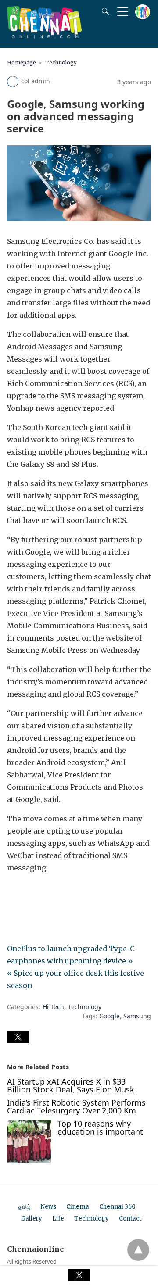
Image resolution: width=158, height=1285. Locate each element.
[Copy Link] (56, 892)
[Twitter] (28, 892)
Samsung (137, 1016)
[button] (18, 1037)
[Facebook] (14, 892)
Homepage (21, 62)
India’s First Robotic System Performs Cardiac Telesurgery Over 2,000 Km (76, 1106)
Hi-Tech (53, 1006)
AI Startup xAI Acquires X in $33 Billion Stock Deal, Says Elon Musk (70, 1085)
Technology (61, 62)
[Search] (103, 11)
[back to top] (138, 1250)
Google (109, 1016)
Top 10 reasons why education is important (100, 1127)
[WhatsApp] (42, 892)
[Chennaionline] (44, 35)
